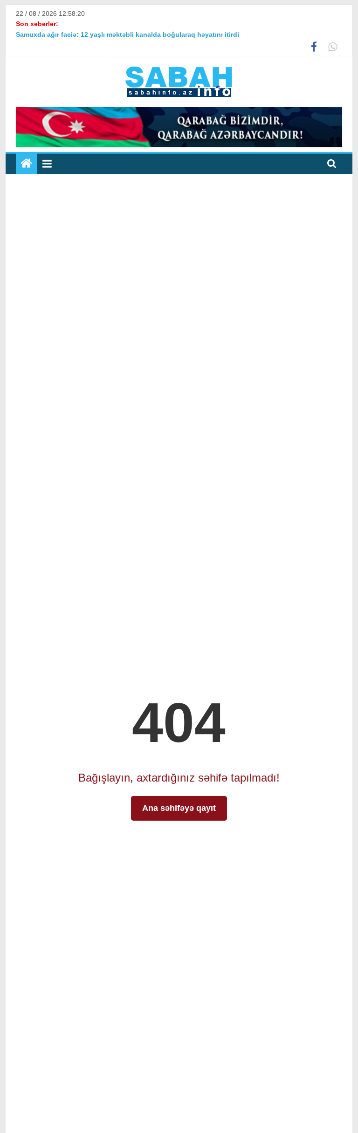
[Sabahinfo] (26, 164)
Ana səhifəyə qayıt (179, 808)
